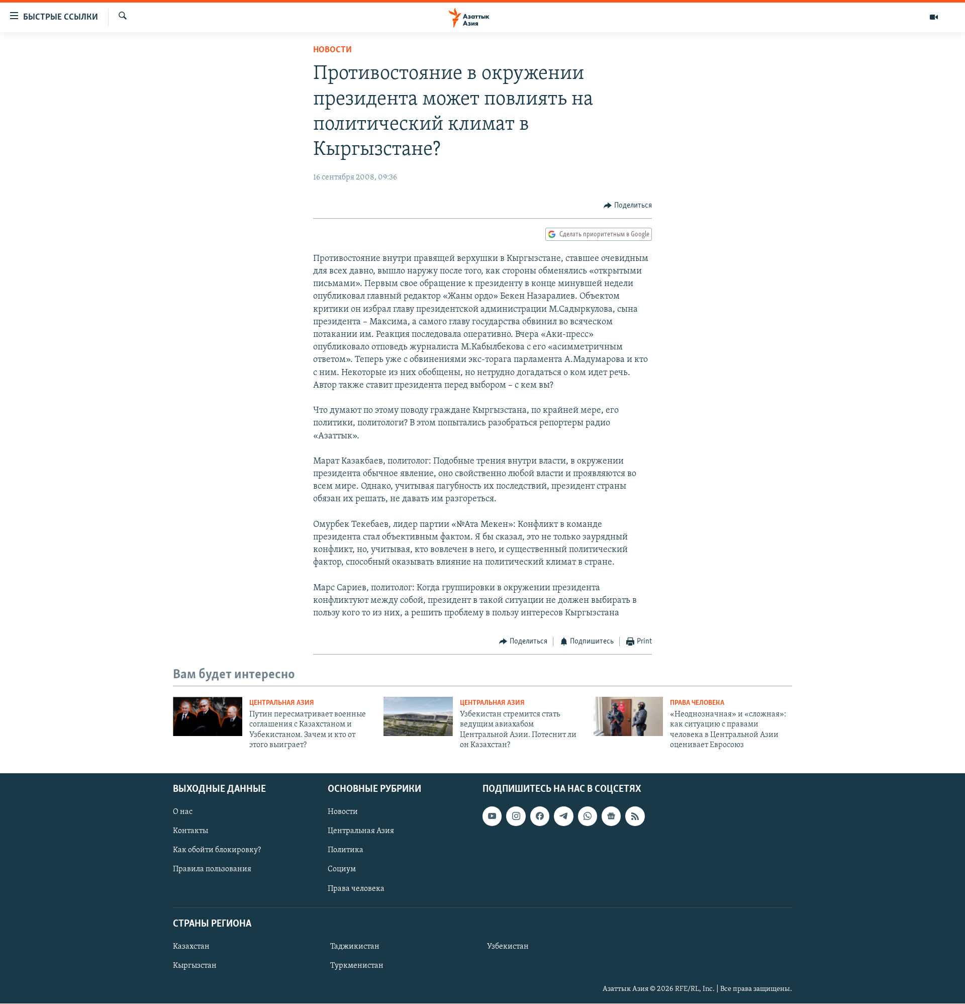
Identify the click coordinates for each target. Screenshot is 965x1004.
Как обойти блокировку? (217, 851)
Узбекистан (508, 947)
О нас (182, 812)
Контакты (190, 832)
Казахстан (191, 947)
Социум (342, 870)
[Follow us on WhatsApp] (587, 816)
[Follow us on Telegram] (563, 816)
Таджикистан (354, 947)
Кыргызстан (195, 966)
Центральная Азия (281, 703)
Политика (345, 851)
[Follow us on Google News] (611, 816)
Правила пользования (212, 870)
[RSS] (634, 816)
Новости (332, 50)
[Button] (628, 205)
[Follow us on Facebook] (539, 816)
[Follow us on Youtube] (492, 816)
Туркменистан (356, 966)
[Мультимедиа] (934, 17)
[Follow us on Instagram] (515, 816)
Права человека (697, 703)
